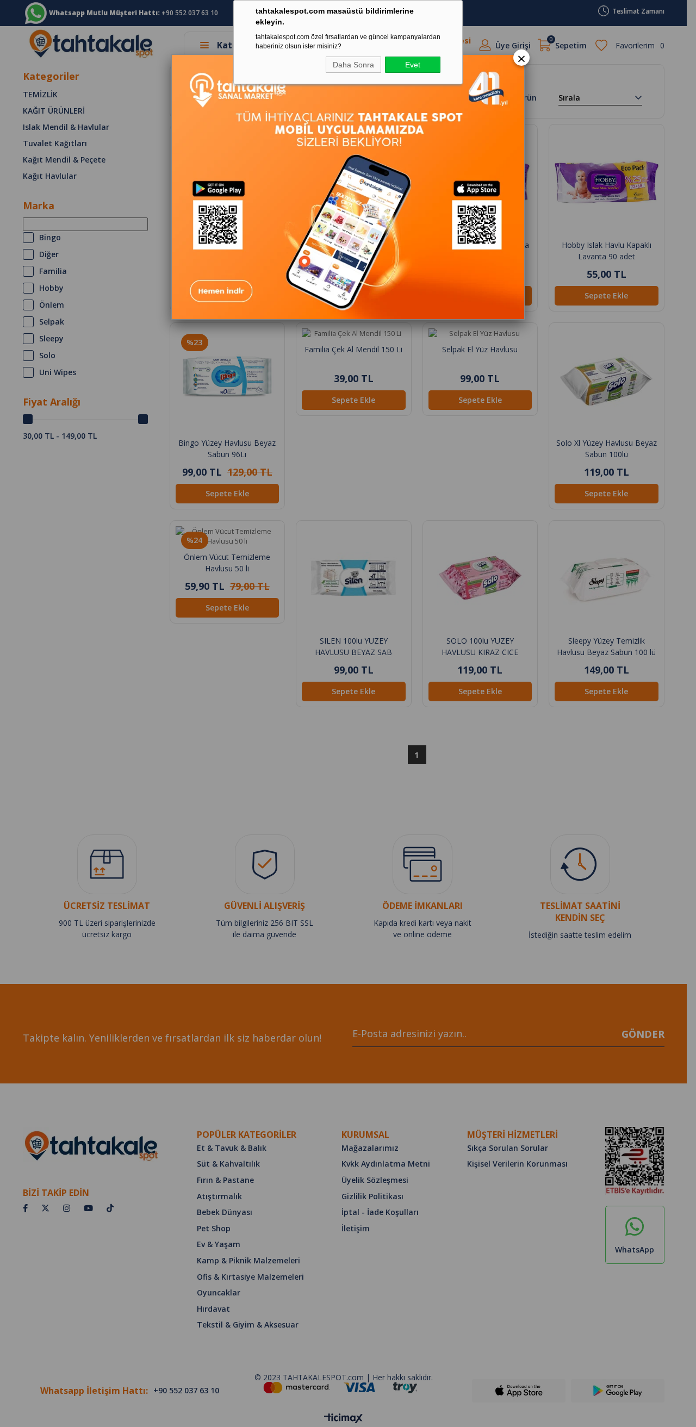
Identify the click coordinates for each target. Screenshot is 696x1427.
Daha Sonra (353, 64)
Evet (412, 64)
